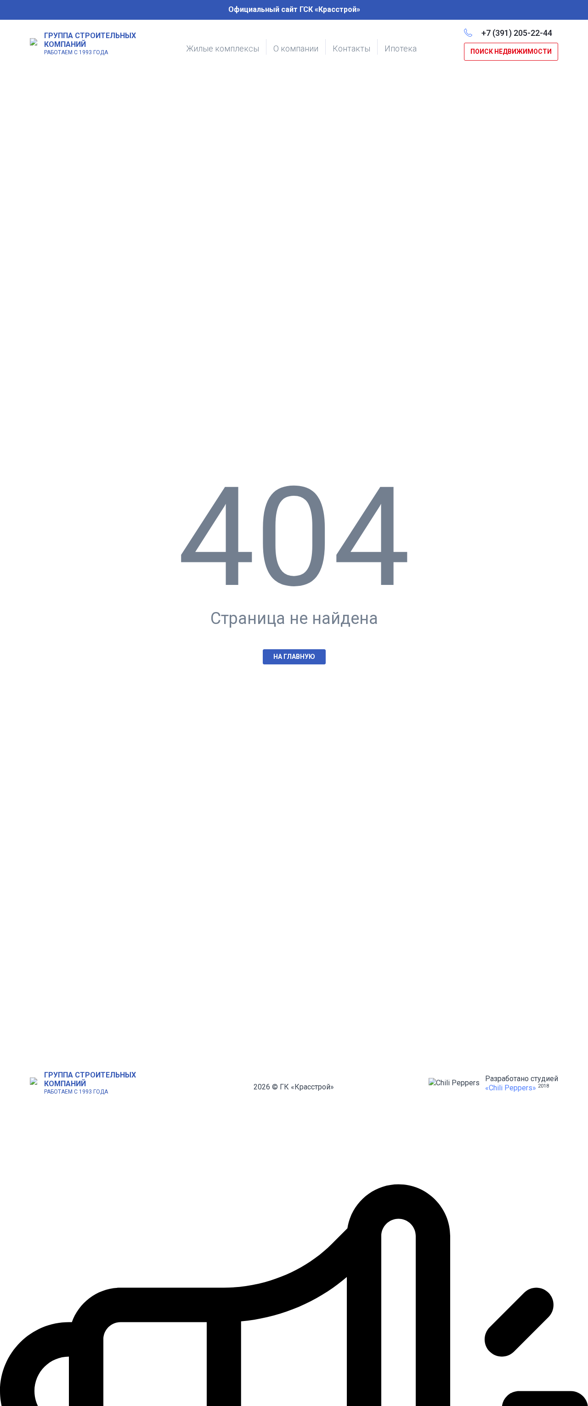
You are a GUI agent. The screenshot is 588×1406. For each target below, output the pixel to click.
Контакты (351, 48)
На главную (294, 656)
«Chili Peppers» (510, 1087)
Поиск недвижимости (511, 51)
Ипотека (400, 48)
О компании (295, 48)
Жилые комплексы (222, 48)
